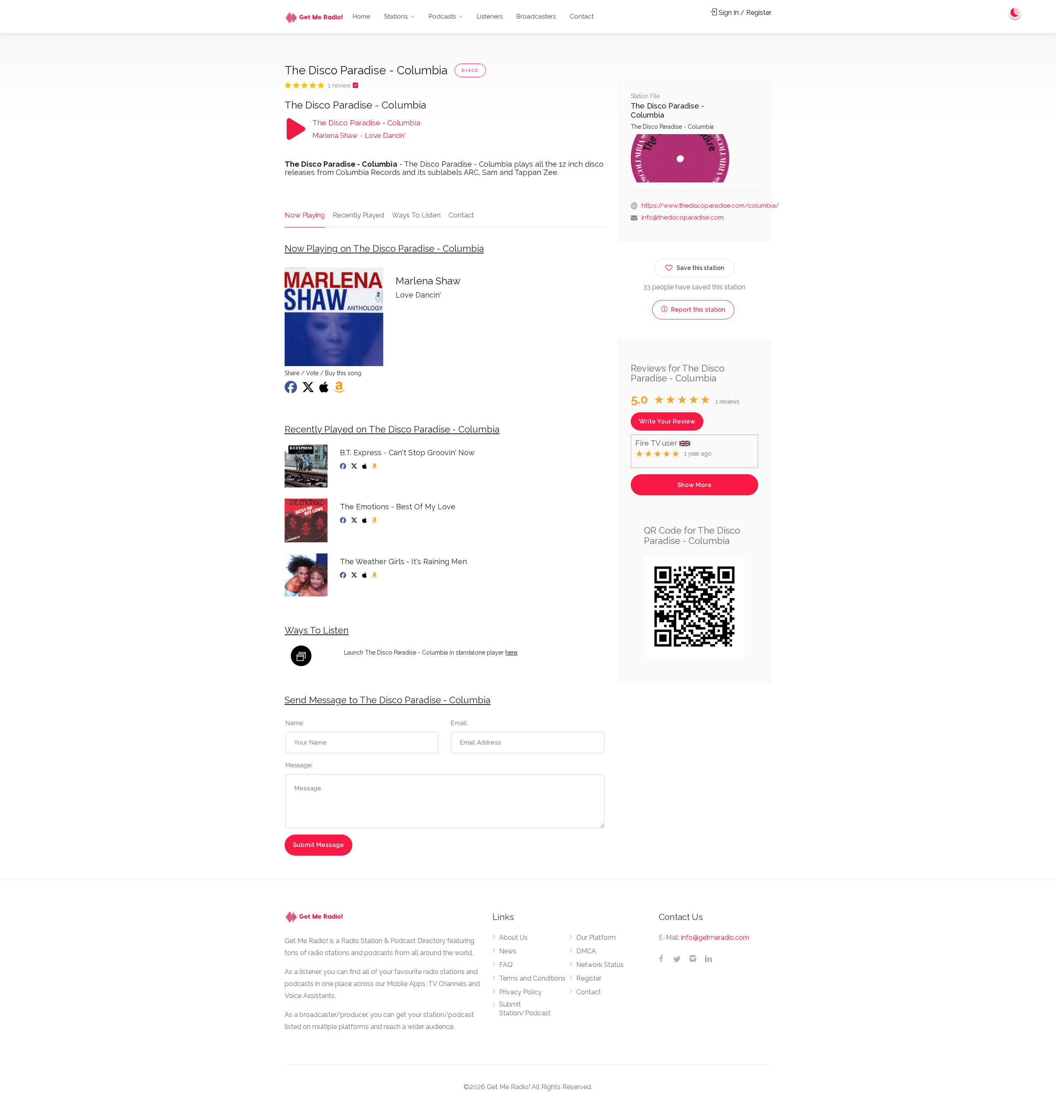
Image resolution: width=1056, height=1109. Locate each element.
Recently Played (358, 215)
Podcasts (442, 16)
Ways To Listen (416, 215)
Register (588, 978)
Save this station (700, 268)
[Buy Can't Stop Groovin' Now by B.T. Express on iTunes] (365, 466)
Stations (396, 16)
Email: (459, 723)
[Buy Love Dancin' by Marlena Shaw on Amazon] (340, 389)
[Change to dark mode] (1015, 12)
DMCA (586, 951)
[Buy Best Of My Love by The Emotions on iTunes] (365, 520)
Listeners (489, 16)
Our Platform (596, 937)
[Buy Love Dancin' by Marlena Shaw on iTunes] (324, 389)
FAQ (506, 965)
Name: (294, 723)
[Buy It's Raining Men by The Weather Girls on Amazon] (375, 575)
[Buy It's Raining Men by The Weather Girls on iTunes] (365, 575)
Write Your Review (667, 421)
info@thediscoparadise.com (682, 217)
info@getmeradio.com (715, 937)
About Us (513, 937)
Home (361, 16)
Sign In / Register (744, 13)
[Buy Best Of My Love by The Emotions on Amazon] (375, 520)
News (507, 951)
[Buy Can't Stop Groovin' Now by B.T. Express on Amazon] (375, 466)
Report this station (697, 309)
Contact (582, 16)
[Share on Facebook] (292, 389)
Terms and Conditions (532, 978)
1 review (340, 85)
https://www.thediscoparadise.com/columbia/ (710, 205)
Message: (299, 765)
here (511, 652)
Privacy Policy (520, 992)
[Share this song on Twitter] (309, 389)
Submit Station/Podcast (525, 1008)
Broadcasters (536, 16)
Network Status (600, 965)
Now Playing (305, 215)
